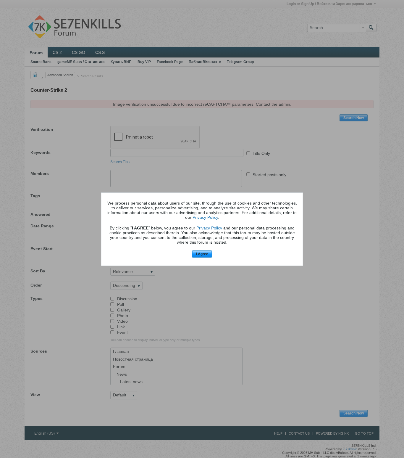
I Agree (202, 254)
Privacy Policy (205, 217)
